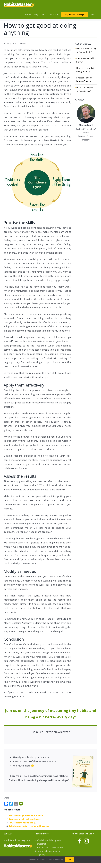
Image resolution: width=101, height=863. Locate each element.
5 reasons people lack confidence (25, 819)
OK (70, 860)
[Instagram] (86, 841)
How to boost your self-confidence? (26, 815)
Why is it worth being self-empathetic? (49, 842)
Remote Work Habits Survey (50, 847)
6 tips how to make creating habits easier (29, 826)
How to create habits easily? (22, 822)
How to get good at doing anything (48, 853)
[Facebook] (79, 841)
